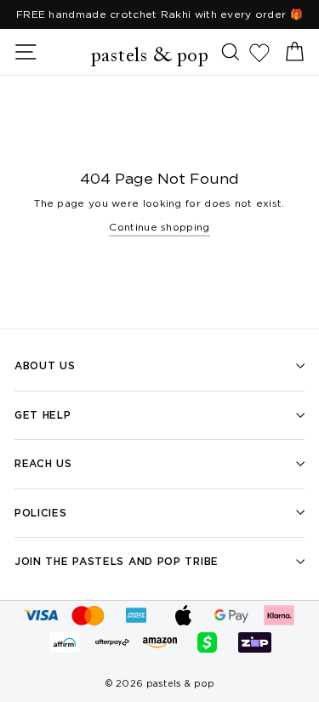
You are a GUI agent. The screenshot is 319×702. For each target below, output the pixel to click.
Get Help (42, 414)
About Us (45, 365)
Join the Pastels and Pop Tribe (116, 561)
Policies (40, 512)
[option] (159, 14)
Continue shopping (159, 226)
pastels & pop (150, 56)
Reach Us (43, 463)
